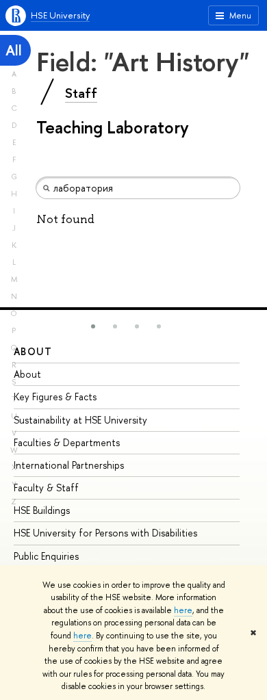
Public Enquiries (46, 555)
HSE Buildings (42, 510)
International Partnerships (69, 464)
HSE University (60, 15)
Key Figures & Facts (55, 396)
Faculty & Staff (46, 487)
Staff (81, 93)
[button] (93, 326)
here (183, 610)
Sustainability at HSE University (80, 419)
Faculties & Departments (67, 442)
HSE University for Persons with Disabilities (105, 532)
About (33, 351)
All (13, 50)
